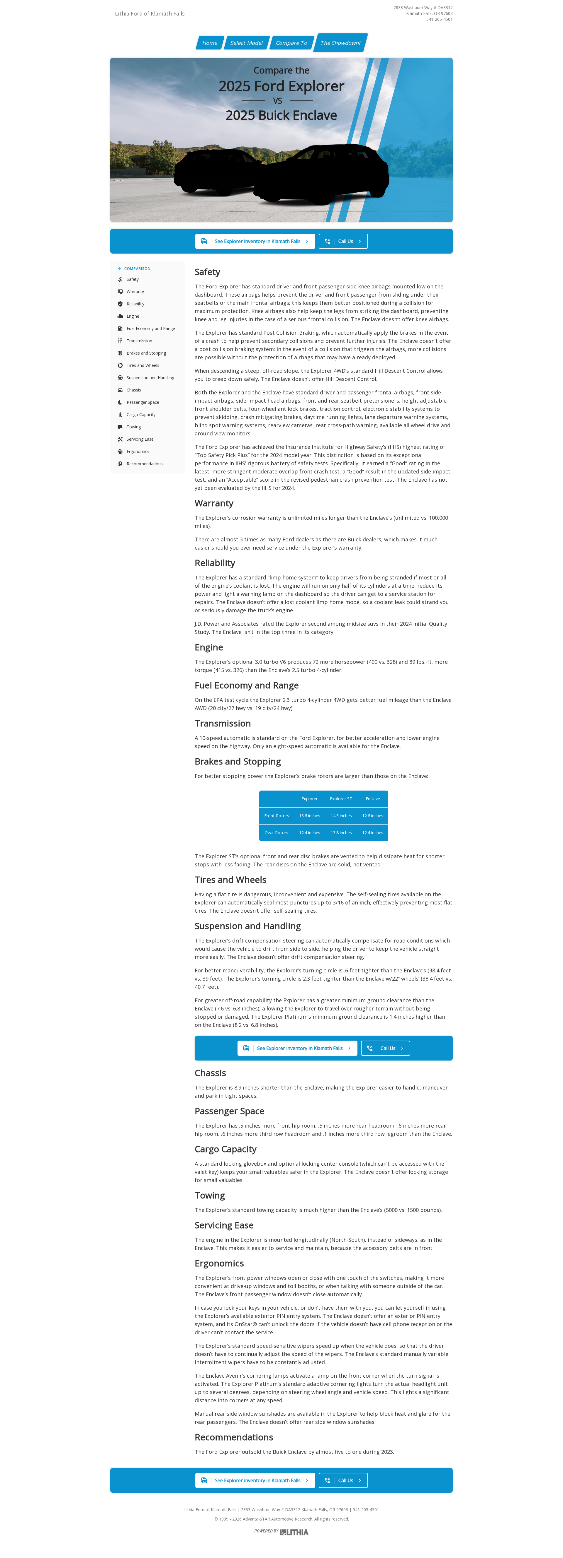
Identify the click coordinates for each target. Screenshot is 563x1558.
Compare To (291, 42)
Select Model (247, 42)
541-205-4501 (439, 19)
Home (210, 42)
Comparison (137, 268)
